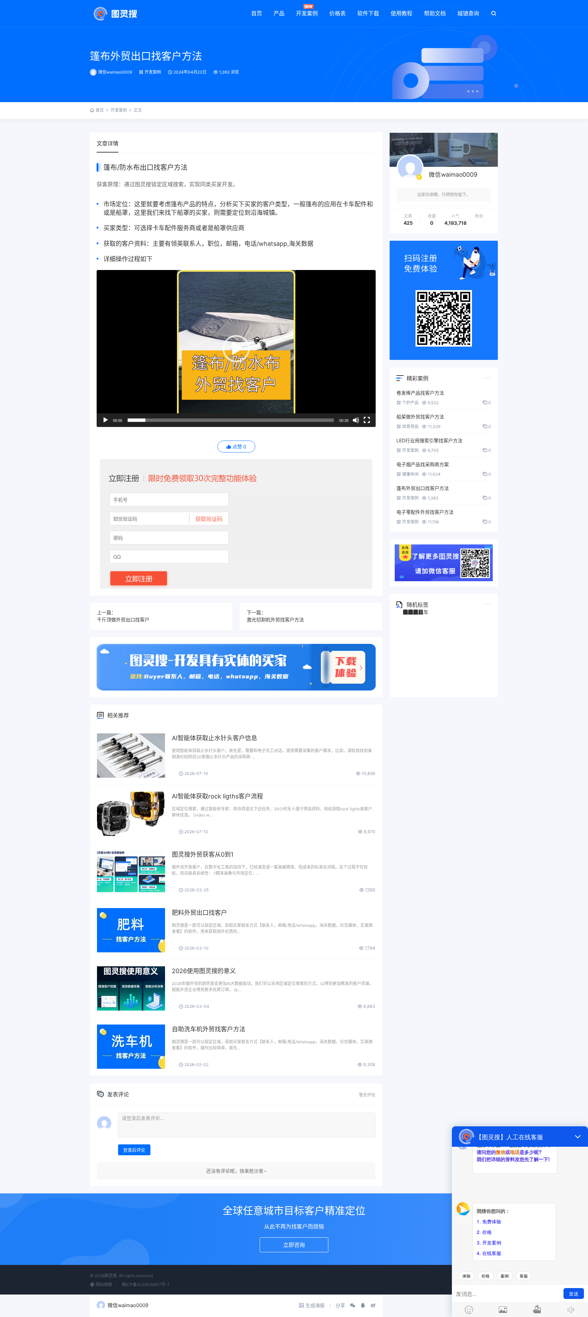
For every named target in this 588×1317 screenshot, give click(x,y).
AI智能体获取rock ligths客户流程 (217, 796)
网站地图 (103, 1284)
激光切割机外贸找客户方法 (275, 619)
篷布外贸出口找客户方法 (146, 56)
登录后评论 (134, 1150)
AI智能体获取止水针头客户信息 (214, 738)
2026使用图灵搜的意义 (204, 970)
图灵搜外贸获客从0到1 (202, 854)
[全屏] (366, 420)
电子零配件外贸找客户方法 (425, 512)
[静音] (356, 420)
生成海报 (315, 1305)
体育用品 (410, 426)
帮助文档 (435, 13)
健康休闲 (410, 474)
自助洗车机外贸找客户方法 (208, 1029)
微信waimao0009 (115, 72)
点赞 (239, 446)
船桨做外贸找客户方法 (420, 416)
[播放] (105, 420)
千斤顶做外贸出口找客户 (123, 619)
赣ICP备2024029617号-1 (145, 1284)
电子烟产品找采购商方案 (422, 464)
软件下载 (368, 13)
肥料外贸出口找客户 (199, 912)
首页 (256, 13)
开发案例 (307, 13)
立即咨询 (294, 1244)
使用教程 (401, 13)
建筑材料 (413, 612)
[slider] (231, 420)
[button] (236, 348)
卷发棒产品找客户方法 (420, 393)
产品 (279, 13)
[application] (236, 348)
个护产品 (410, 402)
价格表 (337, 13)
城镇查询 (468, 13)
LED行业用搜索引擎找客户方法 (429, 440)
